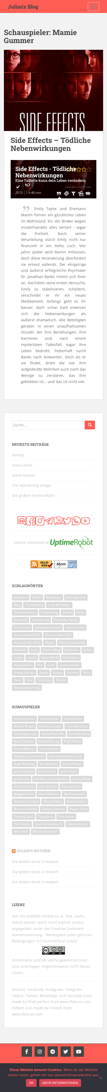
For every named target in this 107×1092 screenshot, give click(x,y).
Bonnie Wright (24, 726)
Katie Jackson (71, 786)
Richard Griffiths (25, 809)
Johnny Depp (81, 779)
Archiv (36, 597)
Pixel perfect (39, 1001)
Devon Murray (48, 741)
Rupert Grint (78, 809)
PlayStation (71, 657)
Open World (49, 657)
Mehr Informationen (60, 1083)
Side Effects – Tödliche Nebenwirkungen (51, 144)
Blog (17, 605)
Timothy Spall (23, 816)
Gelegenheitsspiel (48, 627)
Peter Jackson (76, 801)
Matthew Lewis (74, 794)
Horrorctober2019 (27, 635)
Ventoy (18, 455)
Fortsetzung (40, 620)
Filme (80, 612)
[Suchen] (90, 425)
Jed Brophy (21, 779)
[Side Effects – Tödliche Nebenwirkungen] (53, 90)
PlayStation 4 (23, 665)
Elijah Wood (72, 741)
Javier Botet (69, 771)
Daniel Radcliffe (53, 734)
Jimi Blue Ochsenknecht (51, 779)
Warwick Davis (77, 824)
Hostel (49, 642)
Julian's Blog (23, 6)
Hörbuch (20, 650)
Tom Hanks (22, 824)
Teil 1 (86, 672)
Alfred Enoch (73, 719)
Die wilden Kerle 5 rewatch (35, 861)
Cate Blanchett (77, 726)
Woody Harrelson (45, 831)
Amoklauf (21, 597)
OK (31, 1083)
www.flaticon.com (75, 1001)
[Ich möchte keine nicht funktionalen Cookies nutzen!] (100, 1077)
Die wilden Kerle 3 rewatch (35, 881)
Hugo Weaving (24, 764)
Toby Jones (46, 816)
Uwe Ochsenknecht (49, 824)
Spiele (43, 672)
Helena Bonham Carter (65, 756)
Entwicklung (49, 612)
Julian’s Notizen (33, 850)
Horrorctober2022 (27, 642)
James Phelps (72, 764)
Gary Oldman (49, 749)
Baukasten (53, 597)
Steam (57, 672)
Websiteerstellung (27, 687)
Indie (34, 650)
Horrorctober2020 (58, 635)
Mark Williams (48, 794)
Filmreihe (20, 620)
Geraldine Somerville (29, 756)
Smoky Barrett (24, 672)
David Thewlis (24, 741)
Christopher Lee (25, 734)
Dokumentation (25, 612)
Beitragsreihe (76, 597)
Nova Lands (22, 465)
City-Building (34, 605)
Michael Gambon (26, 801)
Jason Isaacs (47, 771)
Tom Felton (66, 816)
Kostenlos (72, 650)
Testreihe (44, 680)
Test (29, 680)
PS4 (40, 665)
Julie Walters (48, 786)
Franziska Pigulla (66, 620)
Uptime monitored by (31, 542)
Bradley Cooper (50, 726)
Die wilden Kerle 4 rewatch (35, 871)
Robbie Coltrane (53, 809)
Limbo (18, 657)
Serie (51, 665)
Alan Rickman (49, 719)
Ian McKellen (48, 764)
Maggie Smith (24, 794)
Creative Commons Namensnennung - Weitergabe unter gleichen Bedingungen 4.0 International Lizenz (52, 934)
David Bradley (79, 734)
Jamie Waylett (24, 771)
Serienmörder (69, 665)
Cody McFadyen (59, 605)
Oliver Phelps (52, 801)
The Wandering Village (31, 485)
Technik (72, 672)
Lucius (31, 657)
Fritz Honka (22, 627)
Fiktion (67, 612)
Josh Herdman (24, 786)
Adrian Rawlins (24, 719)
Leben (87, 650)
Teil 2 (18, 680)
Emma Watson (24, 749)
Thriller (61, 680)
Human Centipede (72, 642)
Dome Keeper (24, 475)
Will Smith (21, 831)
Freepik (56, 1007)
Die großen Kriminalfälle (33, 495)
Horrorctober (75, 627)
